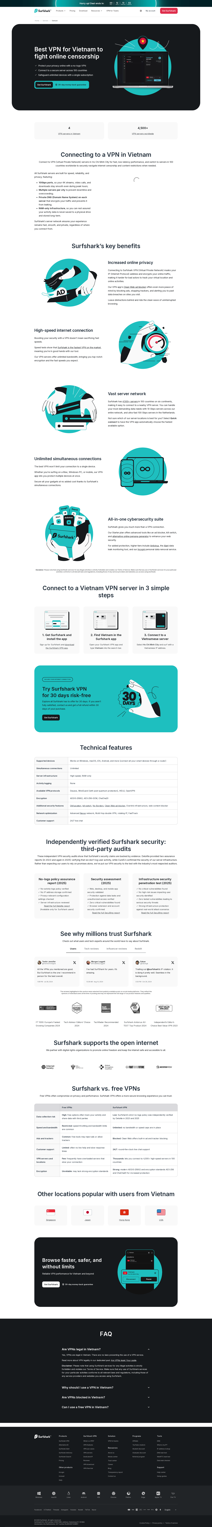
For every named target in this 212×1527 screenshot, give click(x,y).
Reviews (86, 1460)
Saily (60, 1480)
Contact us (112, 1476)
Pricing (72, 11)
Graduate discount (139, 1453)
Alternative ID (63, 1445)
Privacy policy (157, 1523)
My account (150, 11)
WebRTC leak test (163, 1457)
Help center (161, 1472)
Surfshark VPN (64, 1441)
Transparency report (115, 1472)
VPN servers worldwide (143, 133)
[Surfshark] (42, 11)
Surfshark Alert (64, 1449)
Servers (45, 21)
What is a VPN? (88, 1441)
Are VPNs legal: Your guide (123, 1360)
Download (83, 11)
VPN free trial (88, 1468)
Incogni (141, 549)
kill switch (86, 806)
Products (59, 11)
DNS (158, 1441)
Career (110, 1464)
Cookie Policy (144, 1523)
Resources (95, 11)
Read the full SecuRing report (106, 913)
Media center (113, 1457)
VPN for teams (113, 1441)
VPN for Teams (112, 11)
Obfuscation (75, 806)
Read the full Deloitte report (57, 906)
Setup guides (162, 1476)
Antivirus (154, 545)
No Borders (98, 806)
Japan (88, 1220)
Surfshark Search (65, 1457)
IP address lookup (163, 1449)
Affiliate (135, 1441)
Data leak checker (163, 1460)
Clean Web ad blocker (135, 287)
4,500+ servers (130, 401)
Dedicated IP (88, 1457)
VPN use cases (88, 1449)
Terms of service (171, 1523)
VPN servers (87, 1453)
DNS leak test (162, 1453)
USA (161, 1220)
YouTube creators (138, 1445)
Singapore (51, 1220)
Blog (109, 1468)
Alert (166, 545)
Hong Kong (124, 1220)
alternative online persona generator (130, 536)
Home (37, 21)
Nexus (83, 813)
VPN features (88, 1445)
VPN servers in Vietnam (69, 133)
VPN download (88, 1464)
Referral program (138, 1457)
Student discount (138, 1449)
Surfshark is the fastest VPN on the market (79, 347)
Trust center (112, 1461)
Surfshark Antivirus (65, 1453)
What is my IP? (162, 1445)
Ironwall (61, 1476)
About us (111, 1453)
